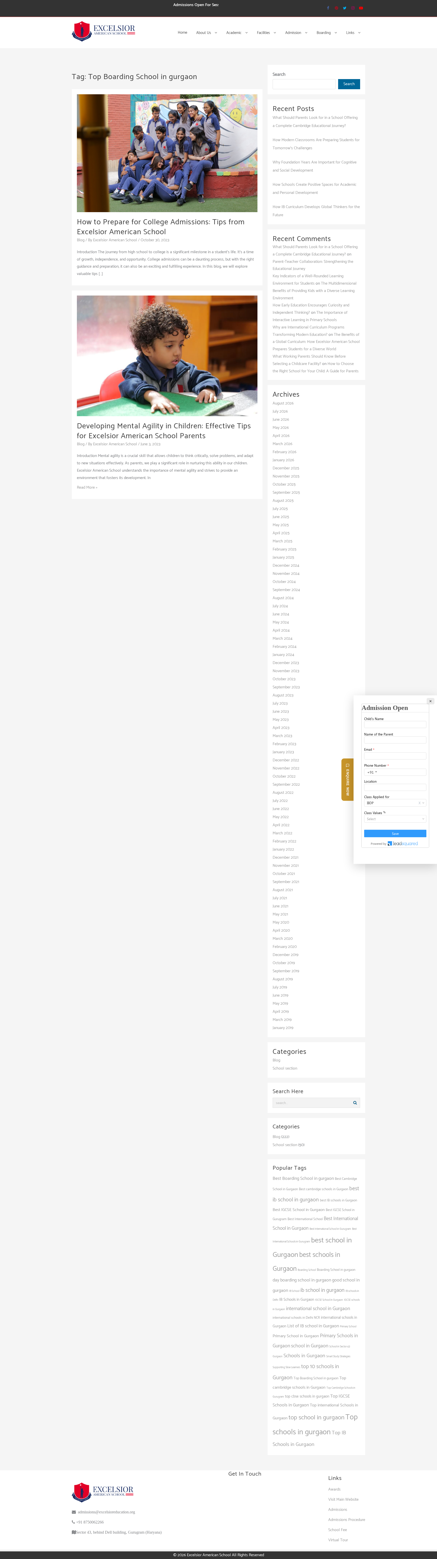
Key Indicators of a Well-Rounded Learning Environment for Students (308, 280)
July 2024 (280, 606)
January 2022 (283, 849)
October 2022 (284, 776)
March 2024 (282, 638)
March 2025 (282, 541)
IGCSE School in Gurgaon (329, 1300)
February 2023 (284, 744)
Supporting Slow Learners (286, 1367)
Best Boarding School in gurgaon (303, 1178)
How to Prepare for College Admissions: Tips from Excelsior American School (161, 227)
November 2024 (286, 573)
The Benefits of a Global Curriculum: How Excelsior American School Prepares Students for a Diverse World (316, 342)
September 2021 (286, 881)
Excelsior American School (209, 1555)
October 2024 (284, 581)
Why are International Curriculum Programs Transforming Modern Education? (308, 331)
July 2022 (280, 800)
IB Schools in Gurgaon (296, 1299)
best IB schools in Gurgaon (338, 1200)
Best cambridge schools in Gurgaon (323, 1189)
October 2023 (284, 679)
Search (279, 74)
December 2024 (286, 565)
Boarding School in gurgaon (336, 1270)
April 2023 (281, 727)
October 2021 (284, 873)
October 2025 (284, 484)
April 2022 (281, 825)
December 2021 (285, 857)
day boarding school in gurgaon (302, 1280)
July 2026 (280, 411)
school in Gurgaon (309, 1346)
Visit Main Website (343, 1499)
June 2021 (280, 906)
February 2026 (284, 452)
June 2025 (281, 516)
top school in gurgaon (316, 1418)
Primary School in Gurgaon (296, 1336)
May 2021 (280, 914)
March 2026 (282, 444)
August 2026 (283, 403)
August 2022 (283, 792)
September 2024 (286, 589)
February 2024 (284, 646)
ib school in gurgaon (322, 1290)
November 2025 (286, 476)
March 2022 (282, 833)
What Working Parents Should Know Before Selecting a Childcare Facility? (309, 360)
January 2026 (283, 460)
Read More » (87, 487)
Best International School (305, 1219)
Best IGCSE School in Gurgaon (299, 1209)
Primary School (348, 1326)
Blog (80, 240)
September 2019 (286, 971)
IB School (294, 1291)
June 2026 (281, 419)
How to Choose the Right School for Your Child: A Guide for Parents (316, 367)
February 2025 (284, 549)
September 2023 (286, 687)
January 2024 (283, 654)
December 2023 (286, 662)
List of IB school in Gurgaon (313, 1326)
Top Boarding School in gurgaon (316, 1378)
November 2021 (286, 865)
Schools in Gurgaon (304, 1356)
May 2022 (281, 817)
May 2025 (281, 525)
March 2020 (283, 938)
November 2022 (286, 768)
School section (285, 1068)
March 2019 (282, 1019)
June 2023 (281, 711)
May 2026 (281, 427)
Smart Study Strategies (338, 1356)
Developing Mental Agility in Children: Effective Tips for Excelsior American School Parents (164, 431)
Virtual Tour (338, 1540)
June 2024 (281, 614)
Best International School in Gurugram (330, 1229)
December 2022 (286, 760)
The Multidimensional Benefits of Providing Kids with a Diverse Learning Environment (315, 291)
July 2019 (280, 987)
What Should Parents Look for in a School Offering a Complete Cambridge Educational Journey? (315, 251)
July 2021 (280, 898)
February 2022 (284, 841)
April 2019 (281, 1011)
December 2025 (286, 468)
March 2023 (282, 735)
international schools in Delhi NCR (296, 1317)
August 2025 (283, 500)
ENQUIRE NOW (347, 782)
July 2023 (280, 703)
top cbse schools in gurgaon (307, 1396)
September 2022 (286, 784)
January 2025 (283, 557)
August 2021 (283, 890)
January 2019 (283, 1027)
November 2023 (286, 671)
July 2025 (280, 508)
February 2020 (285, 946)
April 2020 (281, 930)
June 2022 (281, 808)
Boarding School (307, 1270)
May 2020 (281, 922)
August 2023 (283, 695)
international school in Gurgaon (318, 1309)
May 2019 (280, 1003)
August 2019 (283, 979)
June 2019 (280, 995)
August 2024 (283, 598)
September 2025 (286, 492)
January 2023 (283, 752)
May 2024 (281, 622)
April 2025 (281, 533)
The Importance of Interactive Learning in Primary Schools (310, 316)
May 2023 (281, 719)
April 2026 (281, 435)
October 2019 (284, 963)
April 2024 (281, 630)
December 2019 (285, 954)
